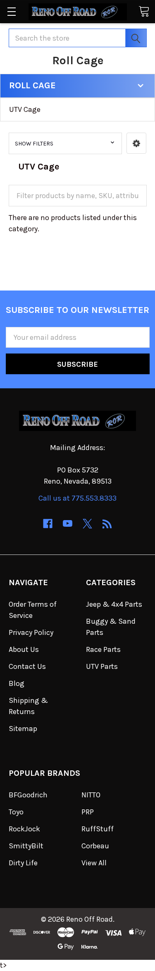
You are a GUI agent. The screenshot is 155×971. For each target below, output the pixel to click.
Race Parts (103, 649)
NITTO (90, 794)
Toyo (16, 811)
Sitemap (23, 728)
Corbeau (95, 845)
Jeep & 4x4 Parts (114, 604)
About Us (24, 649)
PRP (87, 811)
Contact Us (27, 666)
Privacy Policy (31, 632)
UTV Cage (25, 109)
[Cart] (144, 11)
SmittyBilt (26, 845)
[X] (87, 523)
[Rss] (107, 523)
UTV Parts (102, 666)
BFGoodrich (28, 794)
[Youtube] (67, 523)
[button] (136, 143)
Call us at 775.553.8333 (77, 498)
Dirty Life (23, 862)
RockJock (24, 828)
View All (94, 862)
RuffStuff (97, 828)
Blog (16, 683)
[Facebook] (47, 523)
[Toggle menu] (11, 11)
